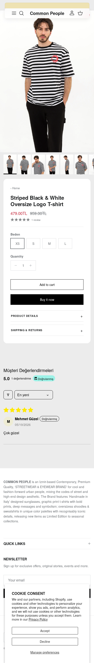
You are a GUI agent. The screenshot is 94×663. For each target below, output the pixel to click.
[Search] (23, 13)
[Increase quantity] (32, 265)
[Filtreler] (8, 394)
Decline (45, 641)
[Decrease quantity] (14, 265)
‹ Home (15, 188)
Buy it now (47, 299)
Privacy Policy (38, 619)
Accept (45, 630)
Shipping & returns (26, 330)
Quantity (16, 256)
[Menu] (14, 13)
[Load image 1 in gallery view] (47, 81)
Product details (24, 316)
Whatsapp (66, 6)
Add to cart (47, 284)
